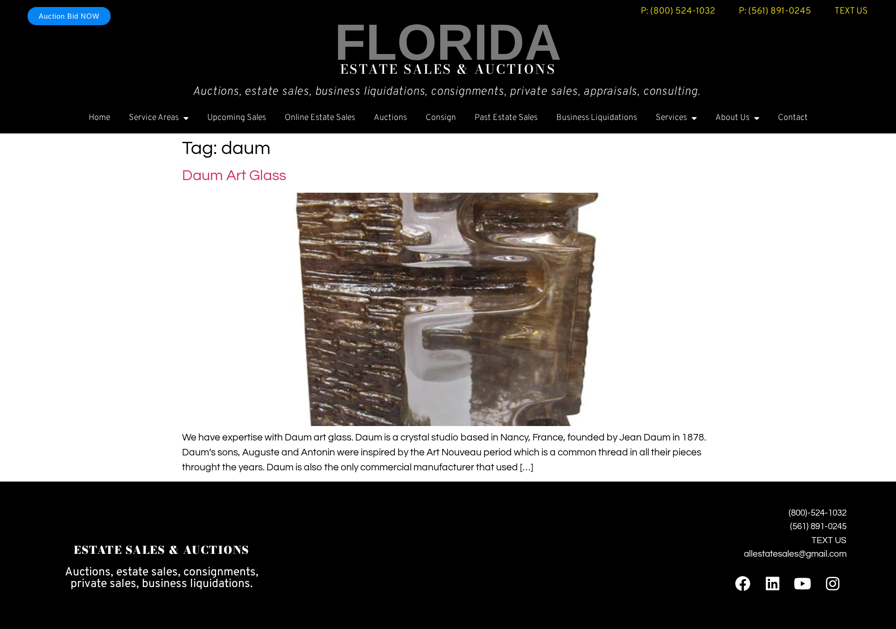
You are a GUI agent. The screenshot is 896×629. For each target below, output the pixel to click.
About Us (732, 117)
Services (671, 117)
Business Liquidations (596, 117)
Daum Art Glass (234, 175)
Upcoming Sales (236, 117)
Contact (793, 117)
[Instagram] (833, 583)
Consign (441, 117)
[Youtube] (802, 583)
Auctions (390, 117)
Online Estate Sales (320, 117)
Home (99, 117)
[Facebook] (742, 583)
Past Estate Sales (506, 117)
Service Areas (154, 117)
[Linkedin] (772, 583)
